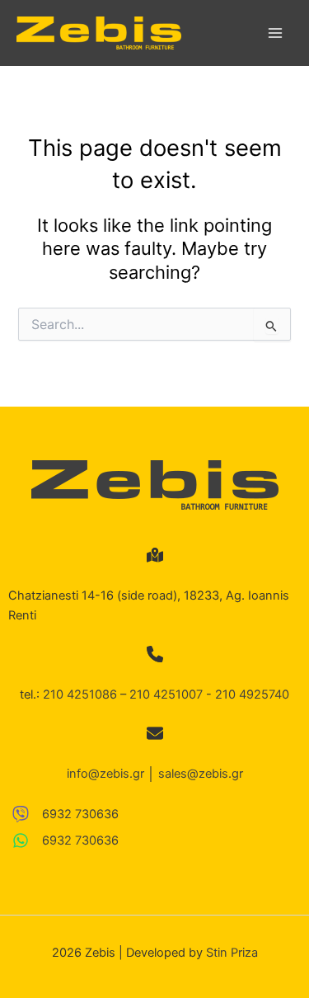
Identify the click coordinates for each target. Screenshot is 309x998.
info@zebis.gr (105, 773)
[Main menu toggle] (275, 33)
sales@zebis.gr (200, 773)
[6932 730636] (65, 814)
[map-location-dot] (155, 555)
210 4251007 (166, 694)
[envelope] (155, 733)
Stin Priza (232, 952)
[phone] (155, 654)
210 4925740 (252, 694)
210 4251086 (80, 694)
